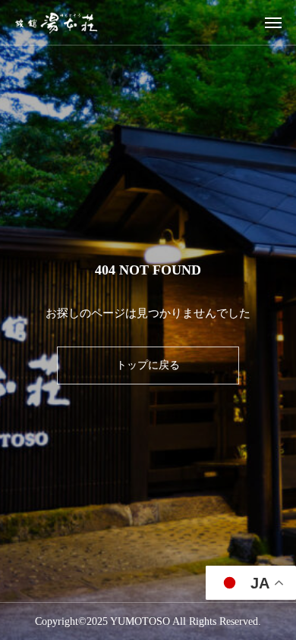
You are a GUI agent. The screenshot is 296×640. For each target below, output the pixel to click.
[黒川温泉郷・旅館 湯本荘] (56, 22)
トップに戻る (148, 365)
